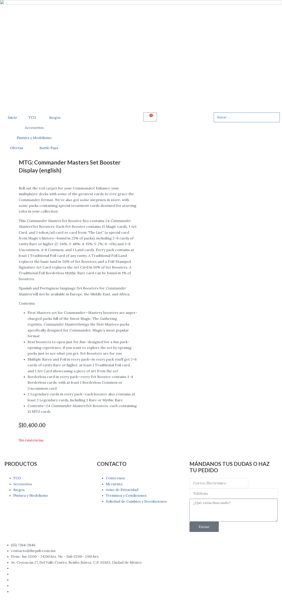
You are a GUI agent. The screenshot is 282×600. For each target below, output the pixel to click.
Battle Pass (48, 148)
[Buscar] (275, 117)
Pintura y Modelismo (34, 137)
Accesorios (34, 127)
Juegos (55, 117)
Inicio (12, 117)
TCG (32, 117)
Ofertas (16, 148)
